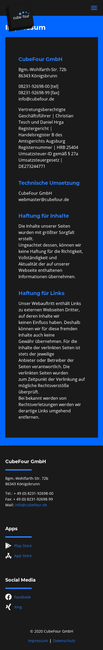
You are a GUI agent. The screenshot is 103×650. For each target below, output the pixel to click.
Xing (18, 606)
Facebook (22, 596)
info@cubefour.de (31, 504)
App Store (23, 555)
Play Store (23, 545)
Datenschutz (64, 640)
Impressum (38, 640)
